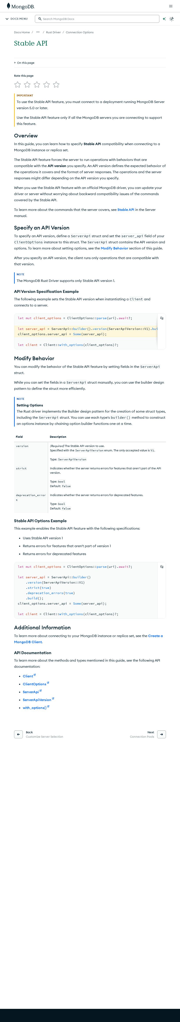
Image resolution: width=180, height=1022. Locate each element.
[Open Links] (171, 6)
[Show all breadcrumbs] (38, 32)
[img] (17, 84)
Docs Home (22, 32)
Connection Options (80, 32)
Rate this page (24, 75)
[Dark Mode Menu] (172, 19)
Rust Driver (53, 32)
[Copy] (162, 318)
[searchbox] (97, 19)
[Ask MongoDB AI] (164, 19)
